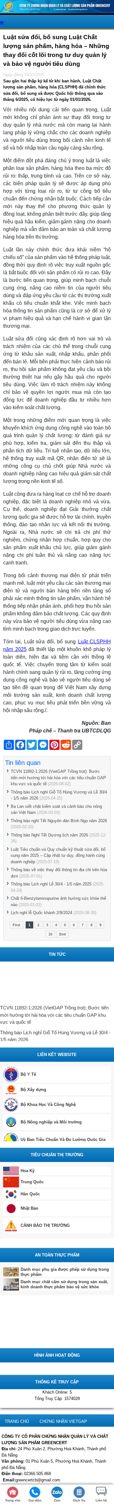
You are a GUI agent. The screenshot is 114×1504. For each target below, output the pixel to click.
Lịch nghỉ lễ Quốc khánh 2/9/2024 (41, 912)
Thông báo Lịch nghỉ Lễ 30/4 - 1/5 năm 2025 (51, 884)
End (62, 934)
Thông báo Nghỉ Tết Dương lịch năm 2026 (49, 835)
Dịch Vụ (79, 1500)
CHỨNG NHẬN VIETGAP (63, 1421)
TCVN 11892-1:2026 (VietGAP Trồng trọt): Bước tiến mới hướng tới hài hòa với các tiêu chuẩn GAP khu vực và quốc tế (58, 777)
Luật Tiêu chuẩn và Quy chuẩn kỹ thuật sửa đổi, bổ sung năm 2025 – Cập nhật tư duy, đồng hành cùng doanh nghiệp (58, 855)
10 (50, 934)
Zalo (57, 1500)
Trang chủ (12, 1500)
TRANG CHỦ (17, 1421)
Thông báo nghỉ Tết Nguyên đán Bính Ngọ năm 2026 (59, 820)
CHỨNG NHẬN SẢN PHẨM (30, 1464)
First (16, 925)
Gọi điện (34, 1500)
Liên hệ (101, 1500)
